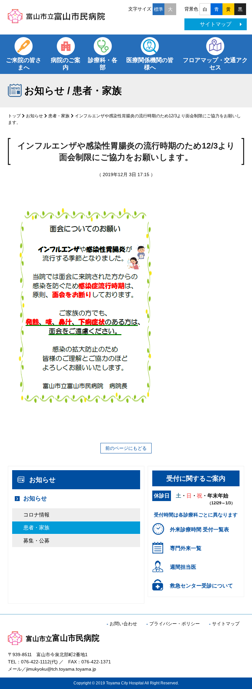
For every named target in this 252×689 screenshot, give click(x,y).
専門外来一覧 (185, 548)
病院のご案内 (65, 64)
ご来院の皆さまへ (23, 64)
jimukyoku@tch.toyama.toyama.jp (61, 669)
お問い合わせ (123, 623)
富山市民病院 (62, 637)
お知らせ (34, 115)
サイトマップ (215, 24)
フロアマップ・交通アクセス (215, 64)
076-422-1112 (35, 661)
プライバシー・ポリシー (174, 623)
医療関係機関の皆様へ (150, 64)
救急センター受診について (201, 585)
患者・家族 (59, 115)
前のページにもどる (126, 448)
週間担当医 (183, 567)
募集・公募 (36, 540)
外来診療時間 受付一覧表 (199, 529)
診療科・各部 (102, 64)
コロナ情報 (36, 514)
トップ (14, 115)
